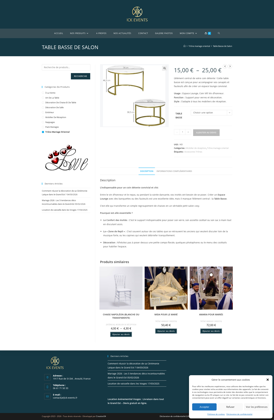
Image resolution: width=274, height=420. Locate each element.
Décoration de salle (54, 107)
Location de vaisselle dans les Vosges (59, 209)
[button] (267, 379)
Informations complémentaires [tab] (174, 171)
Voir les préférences (256, 406)
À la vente (50, 92)
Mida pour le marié (166, 314)
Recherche (80, 76)
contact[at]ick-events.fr (65, 397)
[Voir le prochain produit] (230, 66)
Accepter (204, 406)
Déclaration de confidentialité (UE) (175, 416)
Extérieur (110, 324)
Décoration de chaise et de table (60, 102)
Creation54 (101, 416)
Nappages (50, 122)
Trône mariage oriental (217, 148)
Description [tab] (146, 171)
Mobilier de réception (196, 148)
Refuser (230, 406)
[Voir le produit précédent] (225, 66)
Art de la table (52, 97)
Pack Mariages (52, 126)
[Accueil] (184, 46)
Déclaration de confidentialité (239, 414)
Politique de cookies (216, 414)
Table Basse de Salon (222, 46)
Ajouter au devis (206, 132)
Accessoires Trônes (193, 151)
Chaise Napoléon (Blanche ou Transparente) (121, 316)
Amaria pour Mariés (211, 314)
